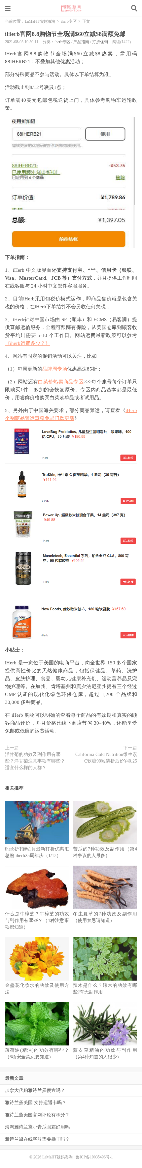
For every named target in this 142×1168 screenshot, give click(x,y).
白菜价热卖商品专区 (61, 381)
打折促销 (100, 42)
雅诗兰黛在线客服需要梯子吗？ (37, 1139)
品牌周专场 (54, 369)
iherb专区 (69, 21)
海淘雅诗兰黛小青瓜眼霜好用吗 (37, 1127)
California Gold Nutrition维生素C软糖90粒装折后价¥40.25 (106, 758)
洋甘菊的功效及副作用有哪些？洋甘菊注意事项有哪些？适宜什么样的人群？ (35, 761)
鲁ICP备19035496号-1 (94, 1157)
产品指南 (81, 42)
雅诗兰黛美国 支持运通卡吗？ (35, 1102)
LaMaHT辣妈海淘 (71, 8)
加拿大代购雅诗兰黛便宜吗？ (35, 1090)
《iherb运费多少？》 (27, 343)
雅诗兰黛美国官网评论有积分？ (37, 1114)
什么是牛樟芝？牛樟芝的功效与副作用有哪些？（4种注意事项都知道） (37, 920)
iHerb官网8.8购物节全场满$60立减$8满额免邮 (65, 34)
